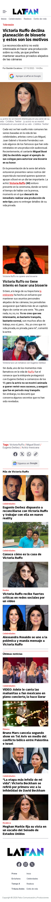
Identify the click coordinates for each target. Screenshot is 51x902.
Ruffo (31, 371)
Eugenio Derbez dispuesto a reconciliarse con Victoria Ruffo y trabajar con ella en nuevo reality (25, 513)
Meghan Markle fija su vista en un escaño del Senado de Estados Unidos (24, 830)
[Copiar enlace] (36, 454)
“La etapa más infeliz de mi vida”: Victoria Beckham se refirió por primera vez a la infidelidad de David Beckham (24, 785)
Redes (6, 590)
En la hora (19, 878)
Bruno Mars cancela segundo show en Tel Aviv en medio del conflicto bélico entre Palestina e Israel (25, 738)
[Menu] (4, 12)
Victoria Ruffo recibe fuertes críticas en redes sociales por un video (24, 597)
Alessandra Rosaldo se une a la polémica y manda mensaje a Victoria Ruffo (25, 640)
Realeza (27, 19)
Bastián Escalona (14, 68)
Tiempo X (19, 884)
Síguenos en (27, 463)
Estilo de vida (40, 19)
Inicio (4, 19)
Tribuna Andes (19, 889)
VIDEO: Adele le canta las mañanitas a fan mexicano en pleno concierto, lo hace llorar (24, 693)
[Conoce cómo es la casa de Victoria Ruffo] (25, 535)
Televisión (8, 24)
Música (6, 729)
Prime (19, 873)
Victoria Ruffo (17, 183)
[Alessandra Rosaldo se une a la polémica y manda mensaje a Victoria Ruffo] (25, 618)
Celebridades (15, 19)
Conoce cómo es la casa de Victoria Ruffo (22, 556)
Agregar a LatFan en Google (25, 76)
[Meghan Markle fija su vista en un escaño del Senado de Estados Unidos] (25, 807)
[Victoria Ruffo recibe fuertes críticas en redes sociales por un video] (25, 574)
